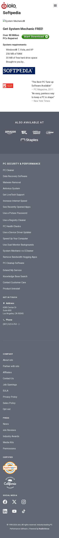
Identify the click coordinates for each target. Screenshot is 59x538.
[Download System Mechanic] (35, 36)
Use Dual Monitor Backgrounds (18, 244)
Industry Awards (11, 436)
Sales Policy (9, 403)
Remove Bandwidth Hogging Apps (20, 257)
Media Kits (8, 442)
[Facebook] (5, 502)
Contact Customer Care (14, 282)
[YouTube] (14, 511)
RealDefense (44, 529)
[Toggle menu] (55, 5)
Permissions (9, 448)
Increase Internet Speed (15, 200)
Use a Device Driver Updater (17, 232)
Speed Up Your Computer (15, 238)
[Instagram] (23, 502)
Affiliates (7, 372)
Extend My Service (12, 270)
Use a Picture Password (15, 213)
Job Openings (10, 384)
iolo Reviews (9, 430)
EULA (5, 390)
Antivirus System (11, 188)
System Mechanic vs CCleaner (18, 250)
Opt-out (6, 409)
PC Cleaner (8, 170)
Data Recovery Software (15, 176)
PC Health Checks (12, 226)
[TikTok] (23, 511)
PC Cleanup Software (13, 263)
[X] (14, 502)
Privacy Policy (10, 397)
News (6, 424)
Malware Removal (12, 182)
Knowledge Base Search (15, 276)
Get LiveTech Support (13, 194)
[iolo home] (8, 5)
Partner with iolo (11, 366)
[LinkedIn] (5, 511)
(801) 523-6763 (10, 324)
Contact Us (8, 378)
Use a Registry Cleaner (14, 220)
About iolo (8, 360)
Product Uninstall (11, 288)
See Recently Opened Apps (17, 207)
